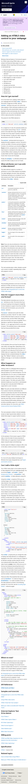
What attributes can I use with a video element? (13, 50)
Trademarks (3, 782)
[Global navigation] (1, 15)
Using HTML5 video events (8, 699)
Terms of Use (18, 780)
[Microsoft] (14, 15)
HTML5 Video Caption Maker (8, 719)
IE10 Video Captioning (6, 722)
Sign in (25, 15)
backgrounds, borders (7, 474)
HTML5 (3, 750)
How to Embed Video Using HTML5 (10, 756)
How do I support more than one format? (11, 51)
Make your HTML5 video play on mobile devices (13, 759)
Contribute (3, 778)
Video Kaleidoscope (6, 728)
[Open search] (21, 15)
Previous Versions (13, 776)
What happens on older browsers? (10, 53)
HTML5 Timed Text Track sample (9, 702)
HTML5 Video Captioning (7, 743)
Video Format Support (7, 725)
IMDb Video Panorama (7, 731)
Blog (19, 776)
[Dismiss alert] (26, 2)
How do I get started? (7, 48)
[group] (14, 124)
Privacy (9, 778)
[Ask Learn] (23, 32)
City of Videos (4, 716)
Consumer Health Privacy (7, 780)
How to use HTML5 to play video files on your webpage (12, 31)
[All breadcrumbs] (2, 32)
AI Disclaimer (4, 776)
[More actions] (26, 32)
